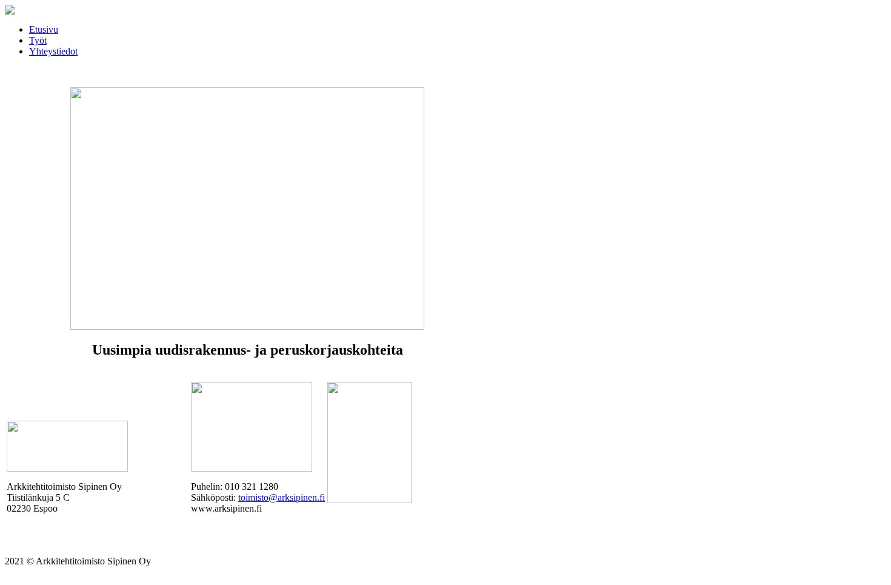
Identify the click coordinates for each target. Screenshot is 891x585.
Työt (38, 40)
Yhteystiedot (53, 51)
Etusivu (43, 29)
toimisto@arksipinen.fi (281, 497)
